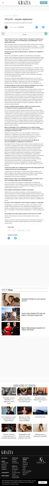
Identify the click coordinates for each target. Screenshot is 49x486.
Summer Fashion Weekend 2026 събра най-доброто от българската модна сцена (33, 314)
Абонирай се (44, 2)
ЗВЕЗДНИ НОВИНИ (14, 460)
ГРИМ (24, 468)
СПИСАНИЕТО (5, 472)
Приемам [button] (43, 482)
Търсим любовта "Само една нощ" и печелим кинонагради (9, 436)
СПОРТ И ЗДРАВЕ (27, 471)
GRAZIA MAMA (5, 475)
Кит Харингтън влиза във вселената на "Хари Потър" (9, 418)
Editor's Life (15, 468)
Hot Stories (4, 458)
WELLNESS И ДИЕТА (26, 473)
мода (14, 230)
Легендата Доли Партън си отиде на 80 (40, 399)
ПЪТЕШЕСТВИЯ (16, 472)
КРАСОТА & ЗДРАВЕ (26, 458)
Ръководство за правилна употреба (40, 435)
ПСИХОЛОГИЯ (15, 477)
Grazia (6, 15)
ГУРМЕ (13, 474)
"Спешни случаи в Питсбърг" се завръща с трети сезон (9, 400)
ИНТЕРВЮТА (15, 463)
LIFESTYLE (14, 466)
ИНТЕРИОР (15, 469)
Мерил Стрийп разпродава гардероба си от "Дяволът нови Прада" (33, 329)
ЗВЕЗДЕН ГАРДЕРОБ (4, 468)
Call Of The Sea (40, 417)
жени (10, 230)
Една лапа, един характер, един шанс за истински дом (24, 399)
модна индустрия (20, 230)
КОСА (24, 469)
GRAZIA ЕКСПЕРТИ (25, 462)
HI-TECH (14, 471)
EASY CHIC (4, 464)
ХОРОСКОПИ (15, 476)
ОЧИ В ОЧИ (15, 458)
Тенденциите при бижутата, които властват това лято (33, 300)
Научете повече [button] (15, 484)
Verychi (38, 46)
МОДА (3, 461)
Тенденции (15, 15)
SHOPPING (4, 466)
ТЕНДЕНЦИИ (5, 463)
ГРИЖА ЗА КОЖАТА (25, 465)
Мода (10, 15)
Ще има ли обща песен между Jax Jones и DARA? (24, 418)
